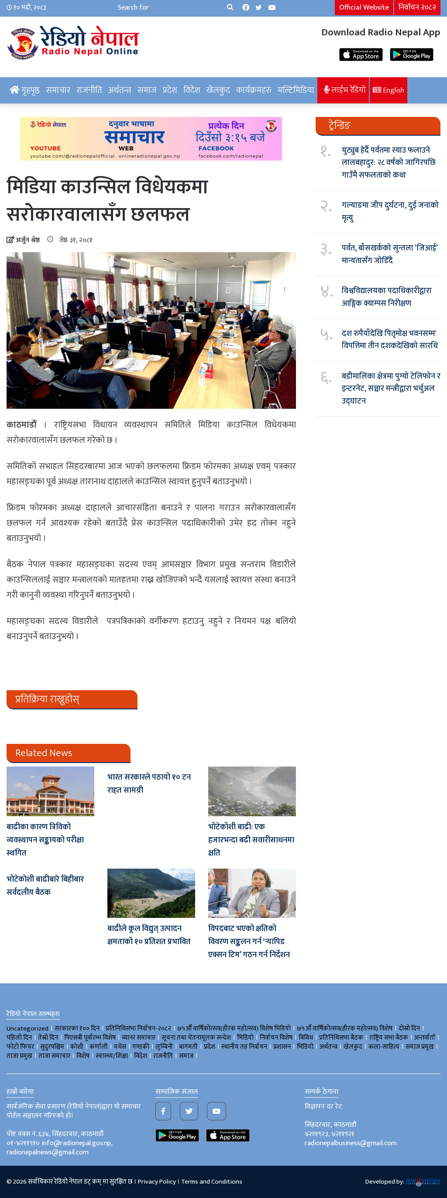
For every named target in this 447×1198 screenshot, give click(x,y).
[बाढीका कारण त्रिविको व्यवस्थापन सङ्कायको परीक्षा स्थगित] (50, 791)
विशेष (82, 1056)
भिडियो (305, 1046)
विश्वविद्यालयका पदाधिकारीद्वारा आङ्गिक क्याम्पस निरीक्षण (387, 297)
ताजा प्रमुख (19, 1056)
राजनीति (89, 90)
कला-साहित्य (383, 1046)
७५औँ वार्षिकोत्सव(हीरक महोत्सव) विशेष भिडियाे (234, 1028)
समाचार (58, 90)
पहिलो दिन (19, 1037)
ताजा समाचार (54, 1056)
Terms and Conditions (211, 1181)
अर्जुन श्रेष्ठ (28, 240)
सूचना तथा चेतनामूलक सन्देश (196, 1037)
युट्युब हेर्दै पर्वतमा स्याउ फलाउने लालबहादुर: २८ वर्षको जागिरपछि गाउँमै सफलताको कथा (389, 163)
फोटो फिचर (20, 1046)
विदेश (191, 90)
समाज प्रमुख (420, 1046)
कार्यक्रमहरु (254, 90)
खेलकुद (218, 90)
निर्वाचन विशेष (276, 1037)
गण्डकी (140, 1046)
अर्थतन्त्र (119, 90)
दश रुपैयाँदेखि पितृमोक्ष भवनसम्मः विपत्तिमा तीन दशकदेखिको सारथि (390, 340)
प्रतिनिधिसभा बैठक (341, 1037)
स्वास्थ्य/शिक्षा (112, 1056)
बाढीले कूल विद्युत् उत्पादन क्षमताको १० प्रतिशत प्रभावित (149, 935)
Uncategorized (27, 1028)
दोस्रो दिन (409, 1028)
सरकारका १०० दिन (77, 1028)
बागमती (188, 1046)
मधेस (120, 1046)
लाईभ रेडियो (348, 90)
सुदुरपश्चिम (52, 1046)
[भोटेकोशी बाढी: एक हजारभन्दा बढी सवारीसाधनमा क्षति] (252, 791)
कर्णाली (98, 1046)
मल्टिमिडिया (296, 90)
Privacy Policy (157, 1181)
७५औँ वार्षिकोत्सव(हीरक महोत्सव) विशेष (344, 1028)
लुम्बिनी (164, 1046)
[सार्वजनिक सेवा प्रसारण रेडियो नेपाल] (74, 41)
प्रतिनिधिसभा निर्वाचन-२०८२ (138, 1028)
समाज (147, 90)
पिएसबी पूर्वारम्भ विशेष (90, 1037)
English (392, 90)
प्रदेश (170, 90)
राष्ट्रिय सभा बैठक (388, 1037)
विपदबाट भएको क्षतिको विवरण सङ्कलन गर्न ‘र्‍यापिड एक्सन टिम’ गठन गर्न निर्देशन (249, 942)
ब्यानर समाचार (138, 1037)
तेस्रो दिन (48, 1037)
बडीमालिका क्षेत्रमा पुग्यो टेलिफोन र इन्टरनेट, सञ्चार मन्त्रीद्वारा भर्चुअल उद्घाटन (391, 389)
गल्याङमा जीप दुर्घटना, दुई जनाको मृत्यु (390, 211)
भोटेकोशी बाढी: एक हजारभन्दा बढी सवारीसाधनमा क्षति (251, 840)
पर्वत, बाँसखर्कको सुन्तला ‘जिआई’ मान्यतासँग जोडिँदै (389, 254)
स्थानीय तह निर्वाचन (244, 1046)
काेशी (76, 1046)
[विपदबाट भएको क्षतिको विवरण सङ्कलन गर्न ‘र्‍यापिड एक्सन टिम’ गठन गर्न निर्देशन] (252, 893)
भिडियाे (245, 1037)
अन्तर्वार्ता (424, 1037)
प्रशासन (282, 1046)
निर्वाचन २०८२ (417, 7)
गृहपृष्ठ (30, 90)
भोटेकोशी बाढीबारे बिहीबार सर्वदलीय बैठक (45, 886)
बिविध (306, 1037)
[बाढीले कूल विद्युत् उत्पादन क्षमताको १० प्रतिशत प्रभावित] (151, 893)
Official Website (364, 7)
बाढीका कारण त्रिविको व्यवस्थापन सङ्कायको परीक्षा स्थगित (45, 840)
